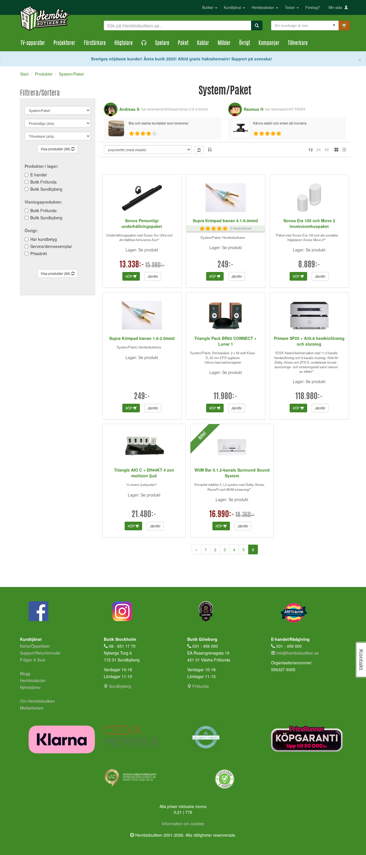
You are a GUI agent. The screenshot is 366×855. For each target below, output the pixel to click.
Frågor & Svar (32, 660)
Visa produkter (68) (56, 148)
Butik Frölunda (43, 182)
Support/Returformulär (40, 653)
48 (326, 149)
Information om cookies (183, 823)
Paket (183, 43)
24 (318, 149)
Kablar (203, 43)
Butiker (208, 7)
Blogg (25, 673)
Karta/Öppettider (35, 646)
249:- (225, 265)
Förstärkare (95, 43)
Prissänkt (38, 253)
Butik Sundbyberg (46, 189)
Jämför (153, 276)
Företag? (312, 7)
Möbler (224, 43)
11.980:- (225, 397)
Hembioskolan (263, 7)
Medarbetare (31, 708)
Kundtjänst (233, 7)
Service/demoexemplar (51, 246)
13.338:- (132, 265)
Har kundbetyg (43, 239)
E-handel (38, 175)
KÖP (129, 276)
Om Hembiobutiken (37, 701)
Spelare (162, 43)
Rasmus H (253, 109)
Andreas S (129, 109)
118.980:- (309, 397)
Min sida (336, 7)
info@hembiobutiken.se (297, 653)
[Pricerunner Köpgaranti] (308, 739)
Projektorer (64, 43)
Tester (290, 7)
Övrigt (244, 43)
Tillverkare (298, 43)
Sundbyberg (119, 686)
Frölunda (200, 686)
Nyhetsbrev (30, 687)
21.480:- (144, 515)
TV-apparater (33, 43)
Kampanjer (268, 43)
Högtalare (123, 43)
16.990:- (221, 515)
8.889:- (309, 265)
